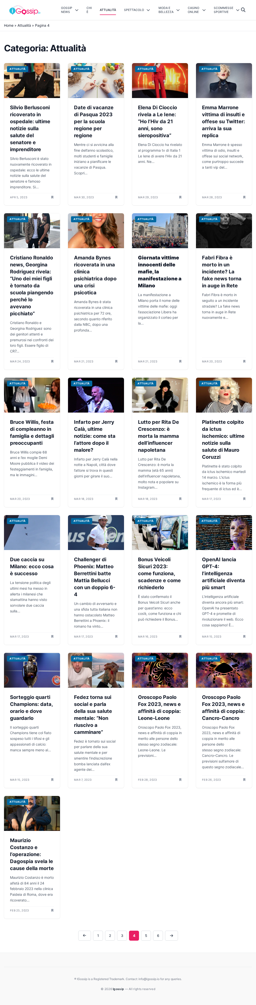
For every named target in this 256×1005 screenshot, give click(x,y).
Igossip (119, 989)
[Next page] (171, 936)
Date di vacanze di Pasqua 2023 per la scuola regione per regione (94, 121)
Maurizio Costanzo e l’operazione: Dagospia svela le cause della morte (32, 854)
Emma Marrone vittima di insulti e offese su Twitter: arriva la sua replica (223, 121)
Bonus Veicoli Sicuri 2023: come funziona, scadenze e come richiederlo (159, 573)
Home (9, 25)
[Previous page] (84, 936)
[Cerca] (243, 10)
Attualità (24, 25)
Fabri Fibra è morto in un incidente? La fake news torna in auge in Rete (222, 272)
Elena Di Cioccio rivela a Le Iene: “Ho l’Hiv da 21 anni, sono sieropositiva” (157, 121)
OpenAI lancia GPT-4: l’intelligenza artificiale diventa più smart (223, 573)
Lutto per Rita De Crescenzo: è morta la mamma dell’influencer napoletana (158, 436)
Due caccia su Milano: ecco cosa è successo (32, 566)
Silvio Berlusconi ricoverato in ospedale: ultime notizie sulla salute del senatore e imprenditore (30, 128)
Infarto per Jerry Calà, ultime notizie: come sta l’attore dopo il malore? (95, 436)
